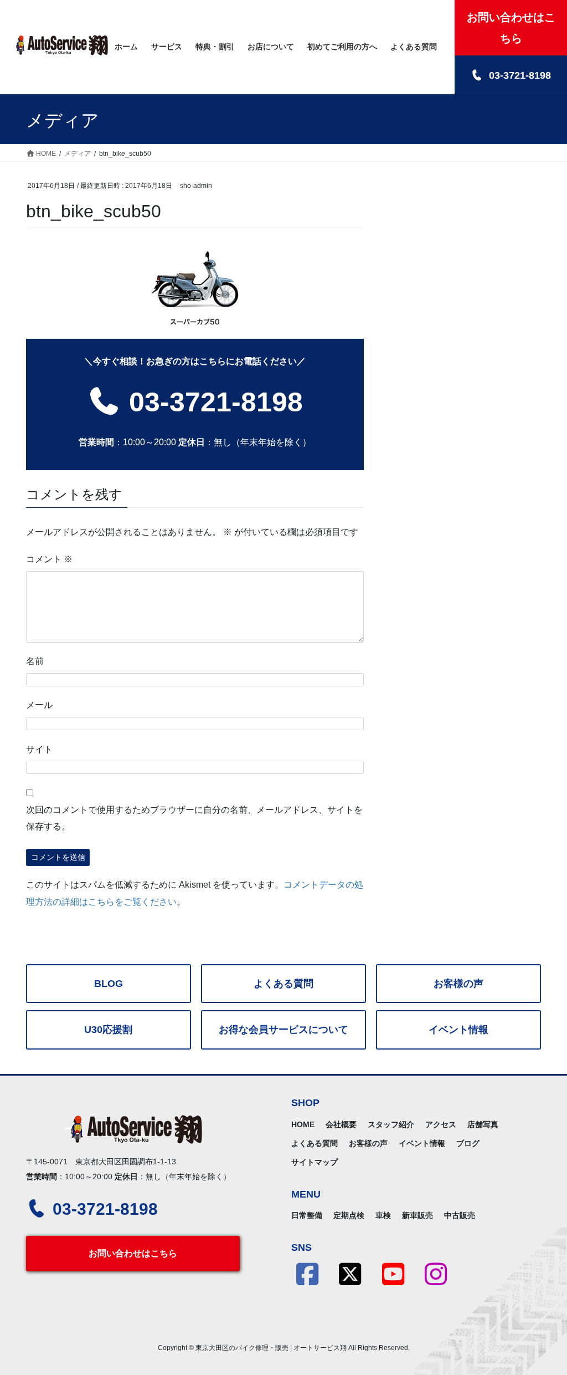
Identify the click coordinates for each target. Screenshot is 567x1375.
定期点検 (348, 1215)
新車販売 (417, 1215)
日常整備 (306, 1215)
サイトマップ (314, 1162)
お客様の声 (458, 983)
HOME (303, 1124)
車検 (383, 1215)
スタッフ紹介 (391, 1124)
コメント (49, 559)
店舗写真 (482, 1124)
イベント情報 (458, 1029)
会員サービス (283, 1029)
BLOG (108, 983)
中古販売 (459, 1215)
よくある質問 (283, 983)
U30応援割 (108, 1029)
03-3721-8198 (212, 401)
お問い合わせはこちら (133, 1253)
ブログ (468, 1143)
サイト (39, 749)
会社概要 (341, 1124)
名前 (35, 661)
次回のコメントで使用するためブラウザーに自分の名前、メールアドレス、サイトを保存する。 (194, 818)
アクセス (440, 1124)
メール (39, 705)
